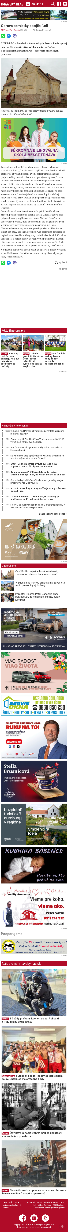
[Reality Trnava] (34, 906)
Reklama (47, 1205)
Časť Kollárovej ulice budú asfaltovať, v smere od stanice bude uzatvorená (36, 573)
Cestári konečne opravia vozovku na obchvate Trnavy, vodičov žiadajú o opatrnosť (34, 1192)
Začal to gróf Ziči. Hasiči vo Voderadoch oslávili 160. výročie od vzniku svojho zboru (33, 359)
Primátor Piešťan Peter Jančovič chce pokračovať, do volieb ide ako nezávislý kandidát (37, 596)
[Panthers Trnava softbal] (34, 946)
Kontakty (60, 1205)
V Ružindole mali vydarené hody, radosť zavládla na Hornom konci (55, 358)
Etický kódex (37, 1205)
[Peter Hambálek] (34, 738)
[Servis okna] (34, 705)
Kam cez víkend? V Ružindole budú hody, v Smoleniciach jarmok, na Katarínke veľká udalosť (37, 473)
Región (17, 30)
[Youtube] (65, 3)
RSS (54, 1205)
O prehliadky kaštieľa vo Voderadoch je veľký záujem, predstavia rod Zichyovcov (37, 481)
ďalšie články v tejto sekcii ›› (53, 514)
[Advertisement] (30, 295)
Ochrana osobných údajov (53, 1202)
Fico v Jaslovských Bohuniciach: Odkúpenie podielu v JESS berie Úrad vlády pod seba (37, 506)
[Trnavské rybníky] (34, 15)
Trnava (5, 1019)
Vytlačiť (62, 262)
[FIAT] (34, 672)
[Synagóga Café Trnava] (34, 539)
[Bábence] (34, 865)
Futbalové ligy (8, 1076)
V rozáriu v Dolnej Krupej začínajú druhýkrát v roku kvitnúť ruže (38, 489)
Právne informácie (34, 1202)
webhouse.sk (45, 1227)
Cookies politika (58, 1207)
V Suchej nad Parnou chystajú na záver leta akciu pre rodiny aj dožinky (11, 359)
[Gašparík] (34, 781)
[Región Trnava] (34, 824)
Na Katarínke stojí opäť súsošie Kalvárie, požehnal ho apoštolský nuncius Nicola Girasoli (37, 457)
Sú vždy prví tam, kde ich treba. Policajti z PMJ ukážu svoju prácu (30, 1020)
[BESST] (34, 140)
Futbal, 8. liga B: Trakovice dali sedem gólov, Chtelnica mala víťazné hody (32, 1077)
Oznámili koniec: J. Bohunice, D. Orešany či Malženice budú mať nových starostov (34, 498)
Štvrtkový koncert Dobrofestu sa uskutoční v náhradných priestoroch (32, 1134)
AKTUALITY (6, 30)
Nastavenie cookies (43, 1207)
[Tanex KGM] (34, 629)
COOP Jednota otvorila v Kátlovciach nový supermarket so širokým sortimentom (33, 465)
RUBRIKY (37, 3)
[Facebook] (59, 3)
